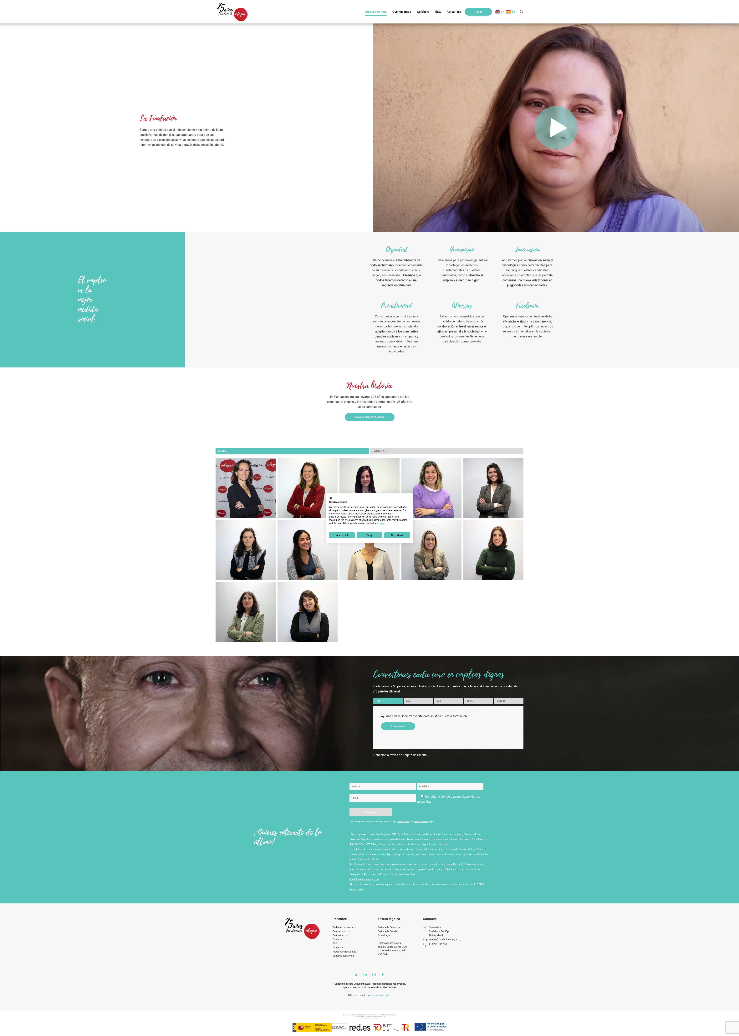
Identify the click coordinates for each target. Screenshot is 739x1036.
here (382, 523)
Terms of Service (421, 822)
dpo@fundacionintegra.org (364, 879)
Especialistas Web (381, 995)
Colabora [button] (423, 11)
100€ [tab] (470, 701)
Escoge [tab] (501, 701)
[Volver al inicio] (232, 12)
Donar (478, 11)
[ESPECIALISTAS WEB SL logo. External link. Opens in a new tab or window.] (331, 498)
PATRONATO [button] (380, 451)
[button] (438, 11)
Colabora (337, 939)
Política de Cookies (388, 931)
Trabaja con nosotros (344, 927)
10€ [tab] (378, 701)
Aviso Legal (384, 935)
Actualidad (338, 947)
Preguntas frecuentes (344, 951)
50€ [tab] (438, 701)
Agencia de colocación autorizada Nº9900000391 (369, 987)
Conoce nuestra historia (369, 417)
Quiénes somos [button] (376, 11)
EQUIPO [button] (222, 451)
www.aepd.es (356, 889)
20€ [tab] (408, 701)
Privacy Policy (403, 822)
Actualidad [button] (454, 11)
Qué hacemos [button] (401, 11)
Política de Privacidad (389, 927)
